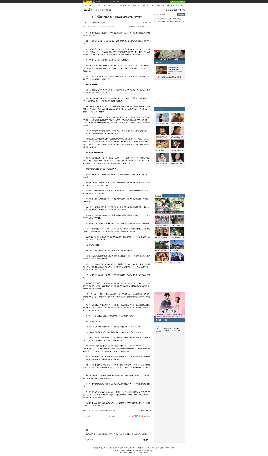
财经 (129, 5)
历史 (105, 5)
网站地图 (160, 448)
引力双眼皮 (178, 19)
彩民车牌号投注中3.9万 (94, 434)
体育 (110, 5)
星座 (182, 5)
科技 (139, 5)
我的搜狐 (112, 1)
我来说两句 (98, 22)
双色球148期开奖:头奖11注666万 (113, 434)
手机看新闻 (134, 27)
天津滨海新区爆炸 (107, 10)
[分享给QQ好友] (135, 416)
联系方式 (132, 448)
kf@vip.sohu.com (175, 330)
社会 (175, 10)
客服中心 (126, 448)
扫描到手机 (147, 22)
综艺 (173, 196)
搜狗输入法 (102, 448)
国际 (171, 10)
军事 (95, 5)
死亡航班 (160, 19)
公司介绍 (154, 448)
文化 (100, 5)
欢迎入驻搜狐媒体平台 (178, 1)
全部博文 (172, 448)
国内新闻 (98, 10)
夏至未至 (166, 21)
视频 (119, 5)
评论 (183, 10)
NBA (114, 5)
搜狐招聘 (114, 448)
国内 (167, 10)
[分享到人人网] (137, 416)
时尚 (153, 5)
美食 (177, 5)
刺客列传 (181, 21)
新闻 (90, 5)
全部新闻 (166, 448)
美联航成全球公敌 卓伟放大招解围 (171, 77)
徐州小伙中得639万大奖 (132, 434)
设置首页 (95, 448)
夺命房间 (172, 19)
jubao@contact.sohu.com (141, 452)
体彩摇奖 (144, 434)
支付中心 (108, 448)
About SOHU (147, 448)
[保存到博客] (146, 416)
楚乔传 (177, 21)
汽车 (143, 5)
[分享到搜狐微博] (132, 416)
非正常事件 (161, 21)
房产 (148, 5)
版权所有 (152, 450)
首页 (85, 5)
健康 (158, 5)
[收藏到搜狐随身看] (139, 416)
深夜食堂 (172, 21)
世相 (134, 5)
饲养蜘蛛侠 (166, 19)
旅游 (172, 5)
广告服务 (120, 448)
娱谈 (124, 5)
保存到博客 (141, 27)
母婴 (167, 5)
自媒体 (181, 196)
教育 (163, 5)
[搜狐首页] (87, 1)
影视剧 (166, 196)
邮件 (118, 1)
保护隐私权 (139, 448)
